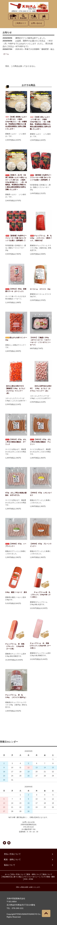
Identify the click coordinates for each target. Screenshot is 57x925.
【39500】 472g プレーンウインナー (40, 545)
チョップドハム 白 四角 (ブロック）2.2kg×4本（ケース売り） (40, 645)
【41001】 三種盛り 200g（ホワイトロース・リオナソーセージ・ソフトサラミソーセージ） (40, 341)
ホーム (6, 54)
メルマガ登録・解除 (47, 877)
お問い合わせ (36, 23)
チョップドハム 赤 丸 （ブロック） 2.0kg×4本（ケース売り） (40, 594)
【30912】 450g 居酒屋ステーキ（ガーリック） (15, 290)
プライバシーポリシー (31, 877)
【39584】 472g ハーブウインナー (15, 545)
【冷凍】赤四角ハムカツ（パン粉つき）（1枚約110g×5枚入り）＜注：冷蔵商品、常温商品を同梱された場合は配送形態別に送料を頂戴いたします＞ (16, 123)
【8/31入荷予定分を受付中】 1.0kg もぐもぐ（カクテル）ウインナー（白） (41, 388)
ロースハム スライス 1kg (40, 289)
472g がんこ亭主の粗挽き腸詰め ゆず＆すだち (16, 494)
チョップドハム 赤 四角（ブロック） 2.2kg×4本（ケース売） (14, 646)
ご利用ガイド (20, 23)
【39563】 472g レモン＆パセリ (40, 494)
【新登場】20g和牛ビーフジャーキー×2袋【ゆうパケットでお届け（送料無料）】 (40, 177)
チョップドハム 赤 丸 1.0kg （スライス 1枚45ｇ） (16, 696)
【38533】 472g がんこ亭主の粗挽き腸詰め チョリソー (40, 442)
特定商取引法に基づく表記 (12, 877)
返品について (47, 874)
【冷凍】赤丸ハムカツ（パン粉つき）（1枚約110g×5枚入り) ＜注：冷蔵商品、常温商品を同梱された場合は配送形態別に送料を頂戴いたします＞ (40, 123)
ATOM (31, 879)
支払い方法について (18, 874)
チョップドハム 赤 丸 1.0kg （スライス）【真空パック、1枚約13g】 (41, 238)
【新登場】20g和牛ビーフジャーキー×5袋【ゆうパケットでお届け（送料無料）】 (16, 238)
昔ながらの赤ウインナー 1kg (16, 339)
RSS (25, 879)
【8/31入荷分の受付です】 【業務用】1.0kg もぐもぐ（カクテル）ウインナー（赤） (15, 389)
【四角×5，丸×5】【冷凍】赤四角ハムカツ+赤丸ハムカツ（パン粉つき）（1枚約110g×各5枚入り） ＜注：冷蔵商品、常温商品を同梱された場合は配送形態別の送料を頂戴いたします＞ (16, 182)
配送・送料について (34, 874)
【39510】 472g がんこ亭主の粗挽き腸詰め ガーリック (15, 442)
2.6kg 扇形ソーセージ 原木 (16, 592)
